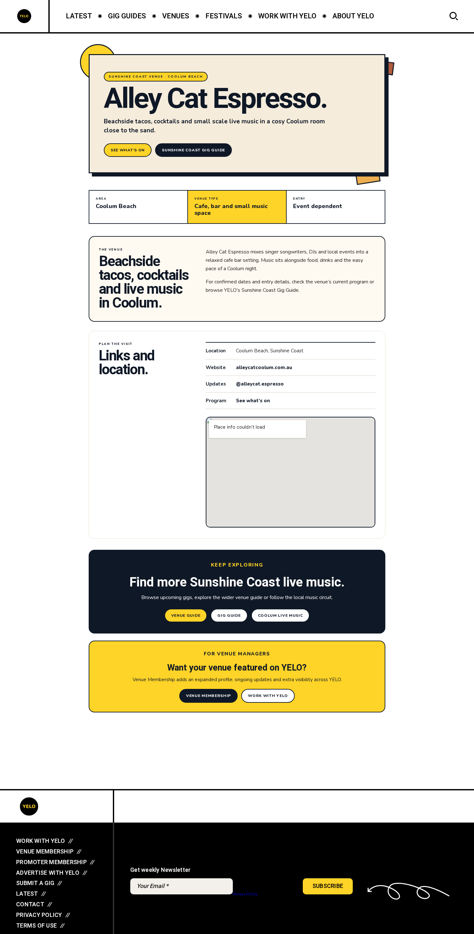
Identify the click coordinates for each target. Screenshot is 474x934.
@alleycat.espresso (260, 384)
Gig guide (229, 615)
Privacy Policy (245, 894)
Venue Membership (208, 695)
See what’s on (128, 150)
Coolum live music (280, 615)
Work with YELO (268, 695)
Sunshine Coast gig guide (193, 150)
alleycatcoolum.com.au (264, 367)
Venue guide (186, 615)
